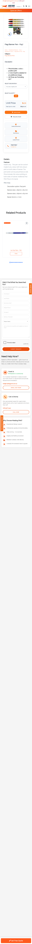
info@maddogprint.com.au (10, 1)
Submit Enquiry (16, 349)
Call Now (16, 412)
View (16, 253)
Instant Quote (30, 289)
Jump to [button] (18, 6)
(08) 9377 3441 (7, 408)
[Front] (8, 6)
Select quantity (10, 93)
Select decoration (11, 83)
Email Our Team (16, 387)
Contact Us (13, 146)
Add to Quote (17, 112)
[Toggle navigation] (29, 6)
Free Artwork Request (2, 423)
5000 (16, 95)
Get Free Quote (17, 941)
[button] (24, 6)
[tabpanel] (16, 238)
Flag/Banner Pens (10, 55)
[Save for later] (26, 223)
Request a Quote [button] (17, 116)
